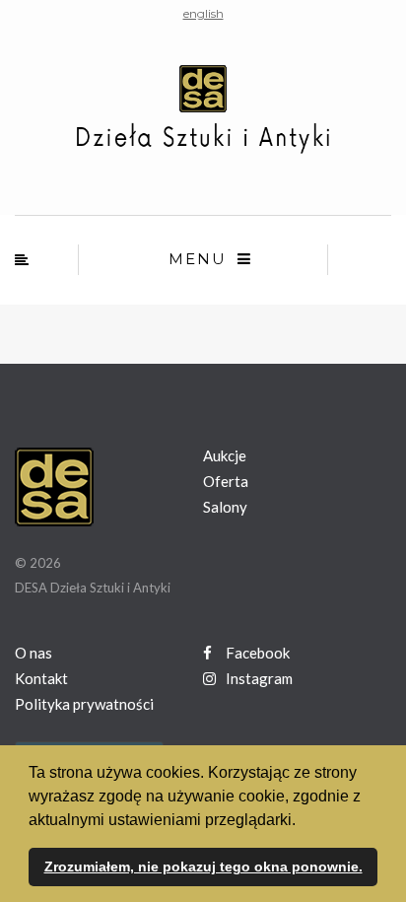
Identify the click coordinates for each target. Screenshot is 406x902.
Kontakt (41, 678)
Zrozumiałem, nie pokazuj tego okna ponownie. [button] (203, 866)
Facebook (256, 652)
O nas (33, 652)
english (203, 13)
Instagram (258, 678)
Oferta (225, 481)
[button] (302, 821)
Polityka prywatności (84, 704)
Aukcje (224, 455)
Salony (225, 507)
